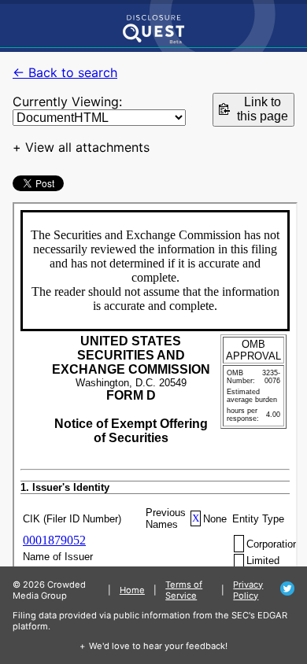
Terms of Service (183, 590)
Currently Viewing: (67, 101)
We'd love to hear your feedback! (158, 645)
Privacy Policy (248, 590)
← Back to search (65, 72)
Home (132, 590)
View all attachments (87, 147)
